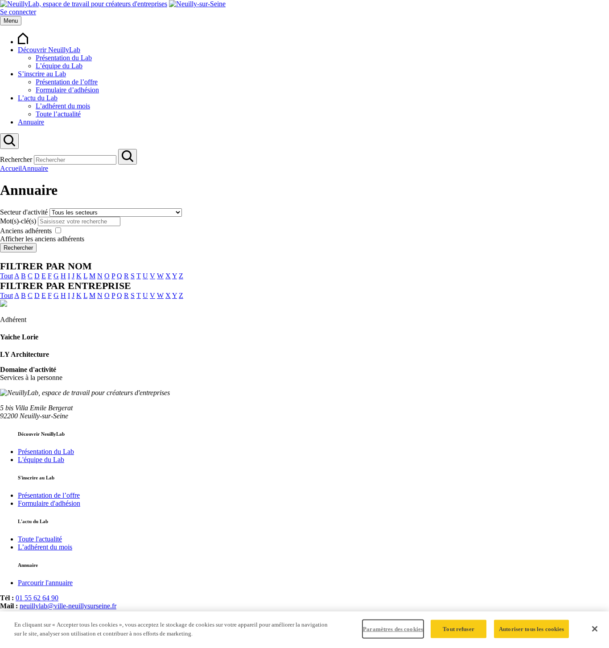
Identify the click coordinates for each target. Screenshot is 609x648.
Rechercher (16, 159)
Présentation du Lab (64, 58)
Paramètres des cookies (393, 629)
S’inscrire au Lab (42, 74)
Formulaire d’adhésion (67, 90)
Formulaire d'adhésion (49, 503)
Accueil (11, 168)
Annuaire (31, 122)
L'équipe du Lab (41, 459)
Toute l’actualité (58, 114)
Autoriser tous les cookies (531, 629)
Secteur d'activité (24, 212)
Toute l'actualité (40, 539)
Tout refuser (458, 629)
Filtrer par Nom (46, 266)
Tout (6, 276)
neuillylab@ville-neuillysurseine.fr (68, 606)
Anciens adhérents (26, 231)
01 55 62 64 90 (37, 598)
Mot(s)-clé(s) (18, 221)
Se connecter (18, 12)
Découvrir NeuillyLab (49, 50)
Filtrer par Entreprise (65, 285)
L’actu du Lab (38, 98)
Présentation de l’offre (67, 82)
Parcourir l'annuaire (45, 582)
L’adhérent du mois (63, 106)
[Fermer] (595, 629)
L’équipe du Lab (59, 66)
